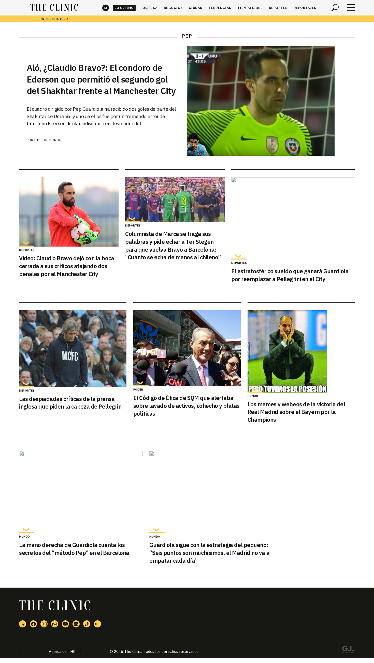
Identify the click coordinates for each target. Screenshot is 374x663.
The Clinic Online (48, 140)
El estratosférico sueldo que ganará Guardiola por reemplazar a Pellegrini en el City (290, 275)
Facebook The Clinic (33, 623)
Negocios (173, 8)
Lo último (124, 8)
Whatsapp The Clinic (54, 623)
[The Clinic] (54, 7)
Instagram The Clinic (44, 623)
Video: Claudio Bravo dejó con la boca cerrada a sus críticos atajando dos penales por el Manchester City (66, 266)
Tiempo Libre (250, 8)
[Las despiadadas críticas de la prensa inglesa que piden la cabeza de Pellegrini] (72, 348)
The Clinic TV (65, 623)
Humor (253, 396)
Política (149, 8)
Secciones (351, 7)
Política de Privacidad (62, 659)
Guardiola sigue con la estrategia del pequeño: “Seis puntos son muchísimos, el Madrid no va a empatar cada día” (209, 552)
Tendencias (220, 8)
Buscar (335, 7)
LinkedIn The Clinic (76, 623)
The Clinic (105, 7)
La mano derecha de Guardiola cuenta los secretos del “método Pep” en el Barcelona (74, 548)
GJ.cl (347, 650)
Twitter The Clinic (22, 623)
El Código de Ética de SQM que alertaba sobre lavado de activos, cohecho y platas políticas (186, 405)
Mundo (24, 536)
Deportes (278, 8)
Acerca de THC (62, 651)
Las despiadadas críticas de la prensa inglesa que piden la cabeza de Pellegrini (71, 402)
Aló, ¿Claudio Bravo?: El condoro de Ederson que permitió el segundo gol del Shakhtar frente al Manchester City (101, 79)
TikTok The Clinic (86, 623)
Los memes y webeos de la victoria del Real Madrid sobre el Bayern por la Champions (296, 412)
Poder (138, 389)
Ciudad (196, 8)
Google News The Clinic (97, 623)
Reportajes (305, 8)
